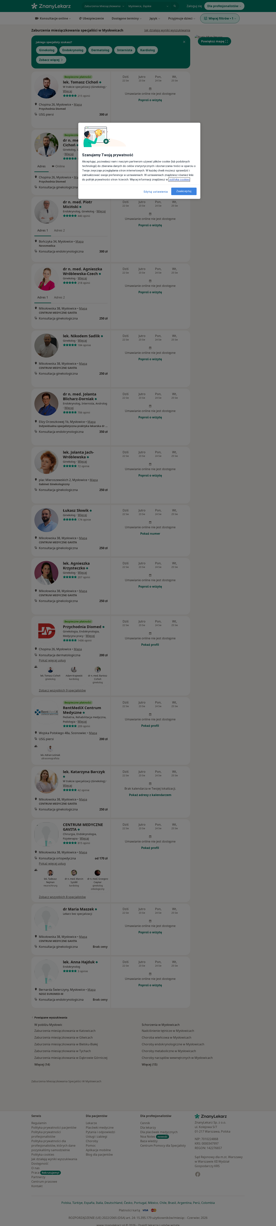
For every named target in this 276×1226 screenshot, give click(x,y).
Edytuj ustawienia (156, 191)
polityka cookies (179, 179)
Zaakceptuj (184, 191)
